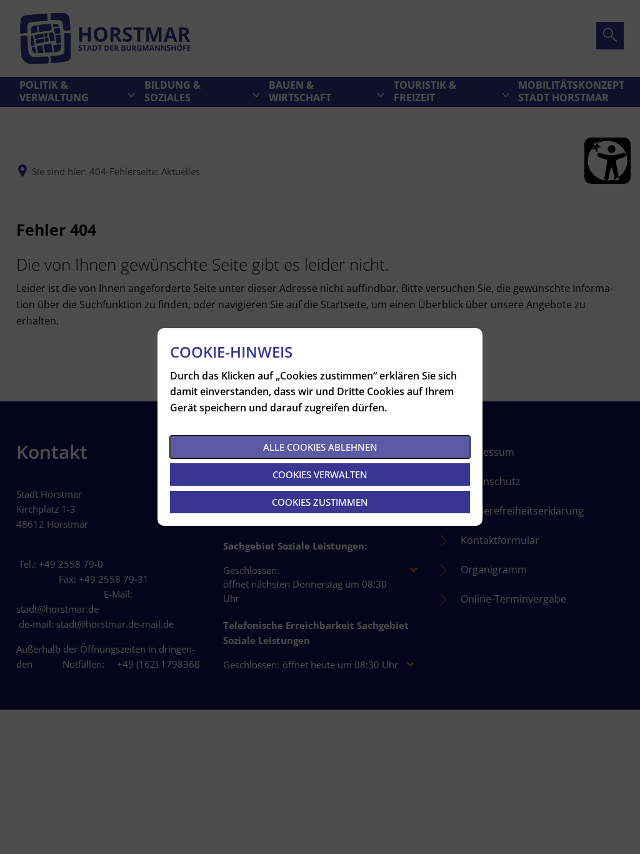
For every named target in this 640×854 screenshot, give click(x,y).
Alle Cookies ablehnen (320, 447)
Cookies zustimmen (320, 502)
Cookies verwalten (320, 474)
